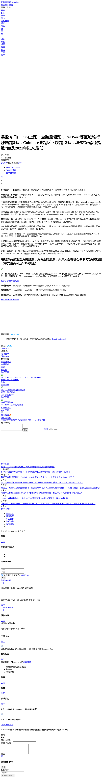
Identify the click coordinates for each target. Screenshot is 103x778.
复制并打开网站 (7, 775)
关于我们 (10, 513)
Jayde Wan (15, 334)
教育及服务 (6, 362)
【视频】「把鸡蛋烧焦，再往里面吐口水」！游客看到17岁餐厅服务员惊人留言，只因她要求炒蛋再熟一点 (48, 504)
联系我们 (10, 516)
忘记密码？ (25, 575)
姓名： (4, 735)
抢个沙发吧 (6, 509)
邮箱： (4, 737)
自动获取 (27, 662)
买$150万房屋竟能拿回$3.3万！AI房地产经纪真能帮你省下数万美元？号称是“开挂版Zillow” (41, 493)
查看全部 (41, 420)
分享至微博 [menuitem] (11, 173)
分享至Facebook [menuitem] (13, 167)
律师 (3, 367)
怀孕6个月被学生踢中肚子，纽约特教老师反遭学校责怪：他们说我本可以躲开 (35, 472)
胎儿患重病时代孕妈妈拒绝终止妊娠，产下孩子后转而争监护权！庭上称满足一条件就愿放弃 (42, 482)
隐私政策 (10, 521)
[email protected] (59, 339)
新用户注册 (6, 580)
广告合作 (10, 519)
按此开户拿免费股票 (10, 281)
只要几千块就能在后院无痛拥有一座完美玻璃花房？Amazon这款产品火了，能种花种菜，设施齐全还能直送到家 (50, 488)
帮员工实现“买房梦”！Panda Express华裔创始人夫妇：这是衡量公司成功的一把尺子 (38, 477)
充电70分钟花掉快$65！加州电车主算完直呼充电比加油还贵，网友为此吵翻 (34, 498)
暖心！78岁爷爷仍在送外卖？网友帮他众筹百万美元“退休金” (28, 467)
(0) (4, 163)
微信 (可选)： (7, 743)
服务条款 (10, 524)
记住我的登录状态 (12, 575)
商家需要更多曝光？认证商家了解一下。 (19, 420)
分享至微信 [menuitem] (11, 170)
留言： (4, 754)
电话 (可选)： (7, 740)
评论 (3, 163)
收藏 (14, 163)
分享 (20, 163)
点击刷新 (24, 600)
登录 (46, 429)
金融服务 (5, 364)
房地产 (4, 370)
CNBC (9, 346)
